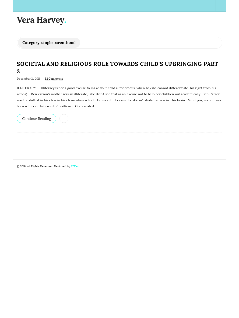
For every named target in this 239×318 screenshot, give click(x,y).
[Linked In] (193, 5)
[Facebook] (177, 5)
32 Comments (54, 78)
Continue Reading (36, 119)
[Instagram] (204, 5)
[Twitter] (182, 5)
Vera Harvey (40, 19)
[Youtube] (198, 5)
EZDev (75, 166)
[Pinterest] (209, 5)
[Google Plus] (187, 5)
